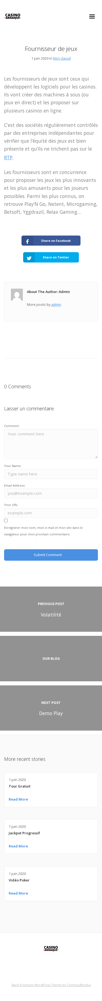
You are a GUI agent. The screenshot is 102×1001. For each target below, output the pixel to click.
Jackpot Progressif (24, 833)
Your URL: (11, 505)
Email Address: (14, 485)
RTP (8, 157)
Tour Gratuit (19, 786)
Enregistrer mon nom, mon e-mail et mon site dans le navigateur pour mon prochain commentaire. (43, 531)
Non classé (62, 58)
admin (56, 304)
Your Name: (12, 466)
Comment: (12, 426)
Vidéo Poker (19, 880)
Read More (18, 799)
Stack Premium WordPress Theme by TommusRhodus (51, 985)
